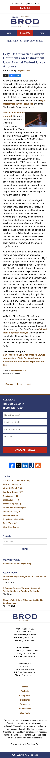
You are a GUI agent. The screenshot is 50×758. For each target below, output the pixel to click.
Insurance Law (11, 511)
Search (25, 549)
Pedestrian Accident (14, 507)
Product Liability (13, 484)
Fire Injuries (10, 515)
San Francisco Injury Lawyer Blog (25, 21)
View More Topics (11, 527)
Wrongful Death (12, 488)
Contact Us (25, 32)
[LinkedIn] (25, 465)
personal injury (12, 503)
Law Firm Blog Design (25, 754)
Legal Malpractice (18, 370)
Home (8, 32)
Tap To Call (25, 8)
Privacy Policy (25, 695)
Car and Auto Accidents (16, 480)
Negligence (10, 495)
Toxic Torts (10, 523)
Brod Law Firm (33, 744)
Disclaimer (25, 699)
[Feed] (38, 465)
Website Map (25, 708)
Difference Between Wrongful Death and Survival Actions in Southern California (21, 589)
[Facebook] (12, 465)
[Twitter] (18, 465)
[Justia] (31, 465)
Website (25, 691)
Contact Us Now (25, 450)
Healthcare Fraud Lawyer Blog (17, 563)
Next (28, 383)
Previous (8, 383)
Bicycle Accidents (13, 519)
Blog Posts (25, 712)
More (41, 32)
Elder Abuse (11, 499)
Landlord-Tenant (13, 492)
